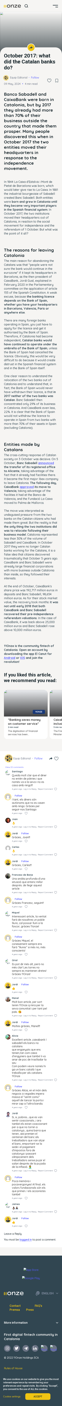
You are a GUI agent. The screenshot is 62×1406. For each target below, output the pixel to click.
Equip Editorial (18, 77)
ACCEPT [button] (38, 1396)
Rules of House (13, 1368)
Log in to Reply (30, 789)
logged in (26, 1239)
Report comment (45, 789)
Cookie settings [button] (12, 1396)
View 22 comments (14, 767)
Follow (35, 77)
